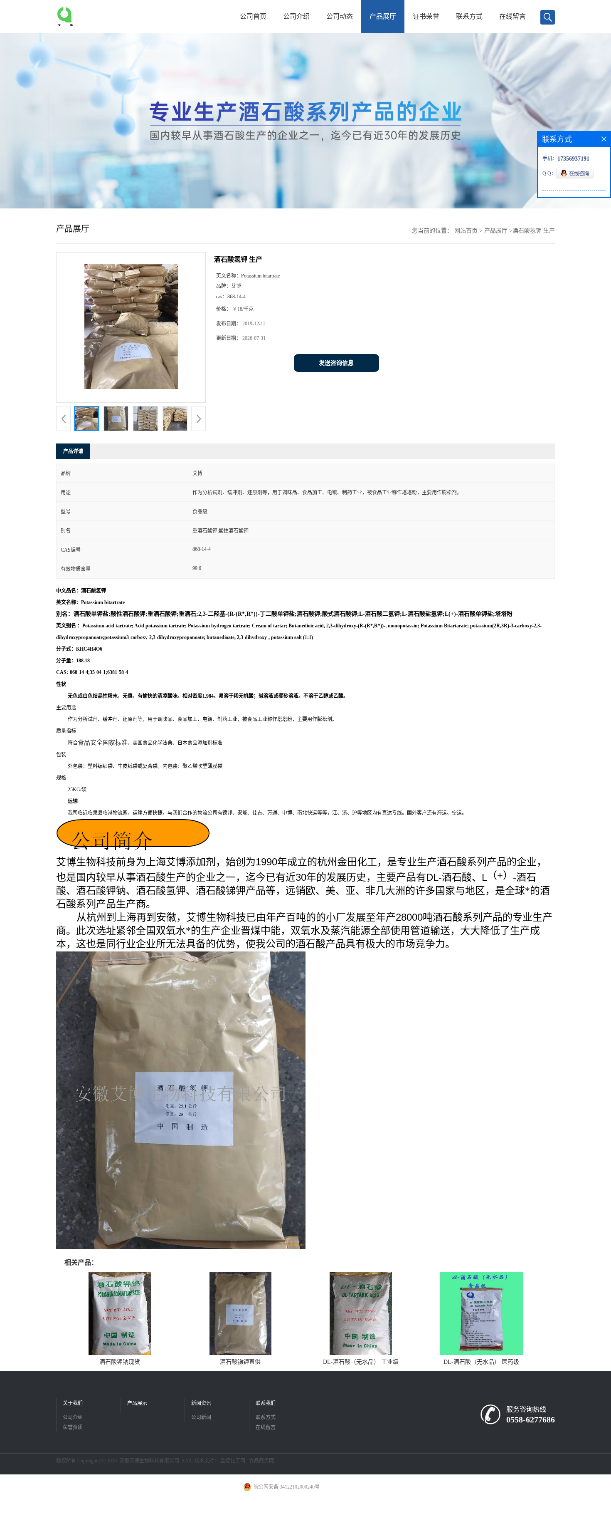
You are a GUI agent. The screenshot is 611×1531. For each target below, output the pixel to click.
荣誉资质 (73, 1427)
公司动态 (339, 16)
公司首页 (253, 16)
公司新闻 (201, 1417)
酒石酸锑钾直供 (240, 1362)
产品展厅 (383, 16)
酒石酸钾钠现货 (119, 1362)
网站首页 (466, 231)
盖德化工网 (232, 1461)
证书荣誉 (426, 16)
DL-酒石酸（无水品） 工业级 (361, 1362)
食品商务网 (261, 1461)
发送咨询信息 (336, 363)
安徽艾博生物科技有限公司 (149, 1461)
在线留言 (512, 16)
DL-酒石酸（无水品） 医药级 (481, 1362)
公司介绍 (296, 16)
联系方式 (469, 16)
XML (187, 1461)
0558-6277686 (530, 1419)
